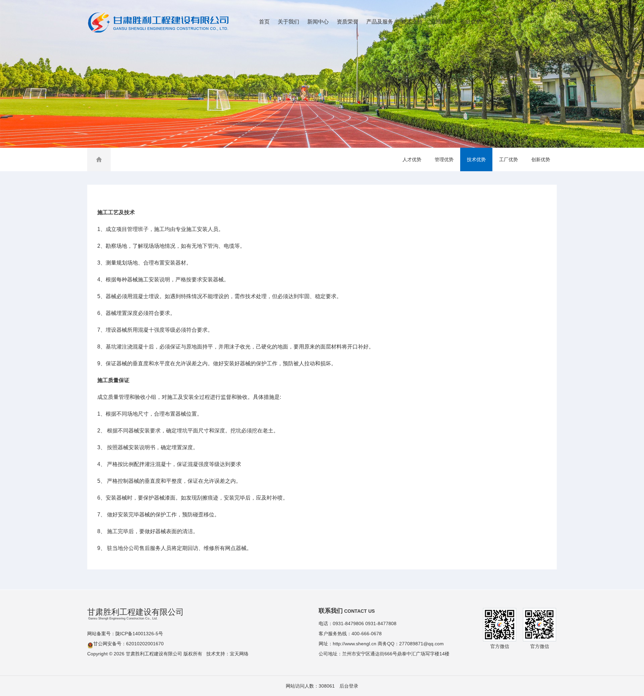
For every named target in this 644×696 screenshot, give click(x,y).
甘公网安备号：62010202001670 (128, 643)
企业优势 (471, 22)
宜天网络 (239, 653)
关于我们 (288, 22)
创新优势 (540, 159)
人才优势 (411, 159)
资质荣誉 (347, 22)
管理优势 (444, 159)
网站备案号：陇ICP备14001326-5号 (125, 633)
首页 (264, 22)
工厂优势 (508, 159)
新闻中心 (318, 22)
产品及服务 (379, 22)
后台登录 (348, 686)
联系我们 (500, 22)
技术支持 (412, 22)
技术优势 (476, 159)
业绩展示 (441, 22)
